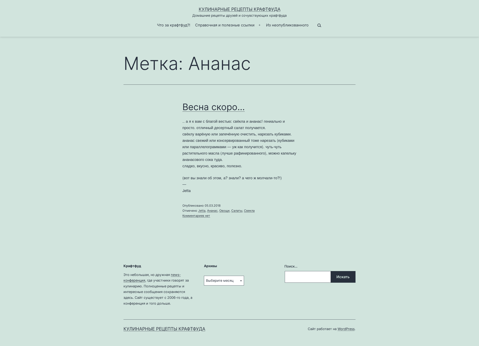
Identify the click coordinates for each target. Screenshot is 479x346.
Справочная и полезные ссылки (224, 25)
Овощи (224, 210)
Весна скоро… (213, 106)
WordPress (346, 329)
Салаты (236, 210)
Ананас (212, 210)
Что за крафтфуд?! (173, 25)
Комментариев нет (196, 215)
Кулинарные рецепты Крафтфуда (239, 9)
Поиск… (291, 266)
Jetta (201, 210)
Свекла (249, 210)
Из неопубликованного (287, 25)
